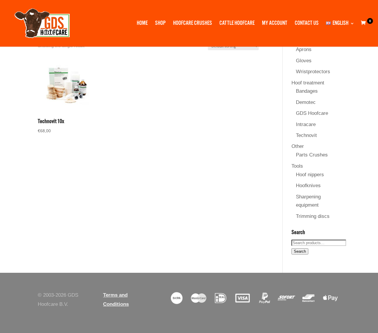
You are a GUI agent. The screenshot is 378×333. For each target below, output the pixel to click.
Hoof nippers (310, 174)
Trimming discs (313, 216)
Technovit (306, 135)
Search (300, 251)
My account (274, 24)
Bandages (307, 91)
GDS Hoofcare (312, 113)
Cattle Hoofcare (237, 24)
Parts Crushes (312, 155)
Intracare (306, 124)
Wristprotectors (313, 71)
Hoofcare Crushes (192, 24)
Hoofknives (308, 185)
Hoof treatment (307, 83)
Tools (297, 166)
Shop (160, 24)
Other (297, 146)
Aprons (304, 49)
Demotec (306, 102)
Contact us (307, 24)
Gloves (304, 60)
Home (142, 24)
